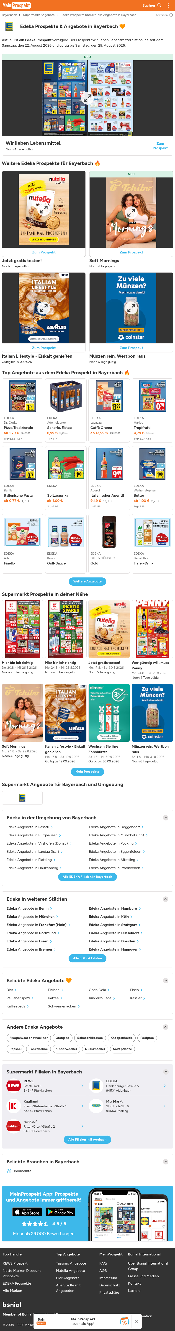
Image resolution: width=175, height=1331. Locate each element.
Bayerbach (9, 15)
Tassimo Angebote (71, 1263)
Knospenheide (122, 1038)
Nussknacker (95, 1049)
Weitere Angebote (87, 581)
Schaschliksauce (90, 1038)
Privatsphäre (109, 1292)
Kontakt (134, 1283)
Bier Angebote (68, 1278)
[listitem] (22, 410)
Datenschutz (109, 1285)
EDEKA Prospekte (17, 1283)
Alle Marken (12, 1290)
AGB (103, 1270)
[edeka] (9, 26)
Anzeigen (162, 15)
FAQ (103, 1263)
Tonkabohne (38, 1049)
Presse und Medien (143, 1276)
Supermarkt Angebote (39, 15)
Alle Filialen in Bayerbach (87, 1139)
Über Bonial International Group (148, 1266)
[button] (168, 5)
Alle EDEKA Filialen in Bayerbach (87, 877)
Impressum (108, 1278)
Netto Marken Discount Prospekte (22, 1273)
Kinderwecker (66, 1049)
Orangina (62, 1038)
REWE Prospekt (15, 1263)
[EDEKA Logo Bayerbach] (22, 798)
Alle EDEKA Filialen (87, 958)
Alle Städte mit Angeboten (68, 1288)
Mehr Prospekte (87, 772)
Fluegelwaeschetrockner (29, 1038)
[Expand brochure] (87, 98)
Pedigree (147, 1038)
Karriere (134, 1290)
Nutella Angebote (70, 1270)
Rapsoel (15, 1049)
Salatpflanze (122, 1049)
